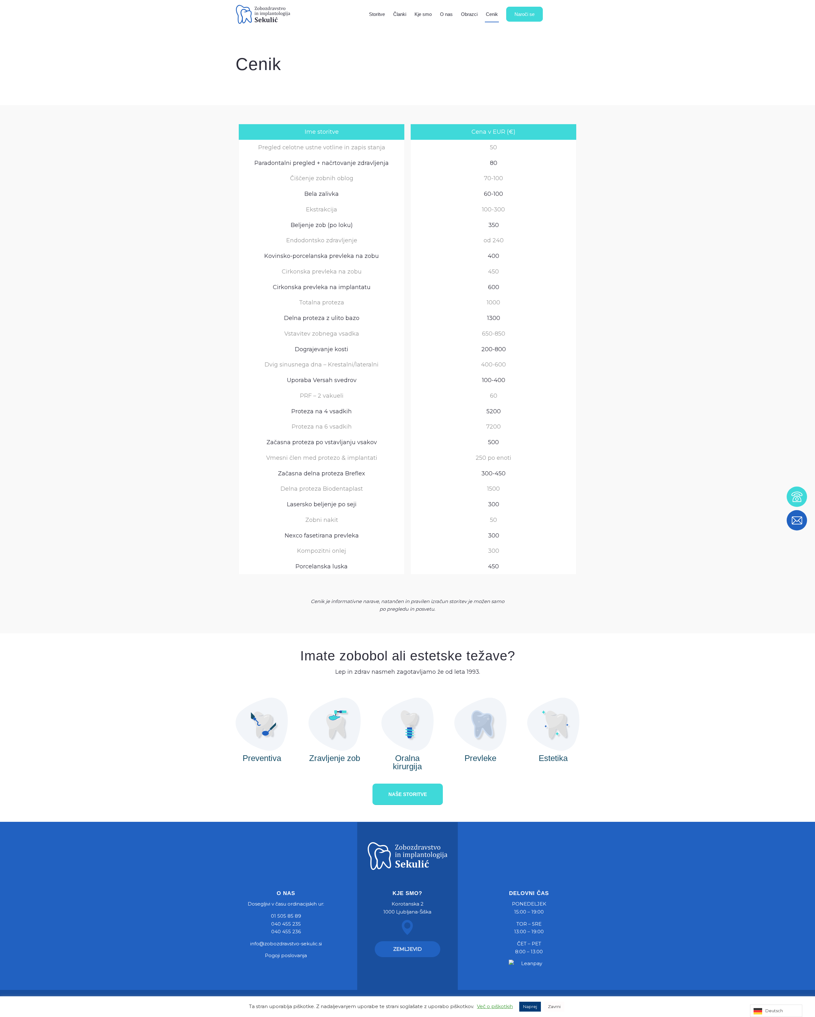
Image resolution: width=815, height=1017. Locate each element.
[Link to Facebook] (565, 14)
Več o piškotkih (495, 1006)
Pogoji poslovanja (286, 955)
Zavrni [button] (554, 1006)
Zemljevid (407, 949)
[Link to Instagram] (574, 14)
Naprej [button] (530, 1006)
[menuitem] (377, 14)
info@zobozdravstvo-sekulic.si (286, 944)
